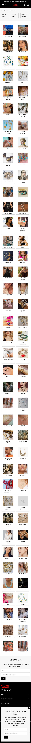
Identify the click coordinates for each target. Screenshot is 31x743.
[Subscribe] (6, 737)
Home (2, 10)
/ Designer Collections (10, 10)
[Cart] (28, 5)
